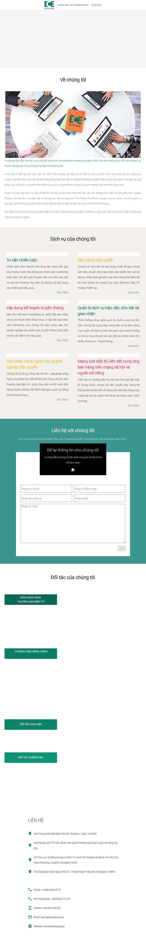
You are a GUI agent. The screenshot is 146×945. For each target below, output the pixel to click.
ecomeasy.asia (9, 940)
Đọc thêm (62, 292)
